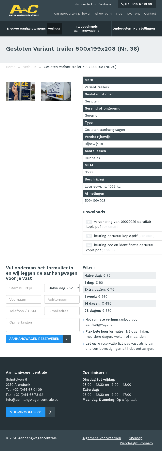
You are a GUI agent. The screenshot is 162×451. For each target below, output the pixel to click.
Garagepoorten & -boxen (72, 13)
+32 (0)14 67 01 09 (27, 389)
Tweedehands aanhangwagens (86, 28)
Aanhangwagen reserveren (34, 339)
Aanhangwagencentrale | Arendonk (24, 10)
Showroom (103, 13)
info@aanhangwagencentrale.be (32, 400)
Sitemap (135, 438)
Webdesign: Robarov (136, 443)
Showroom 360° (25, 412)
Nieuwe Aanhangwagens (26, 28)
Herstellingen (144, 28)
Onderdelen (122, 28)
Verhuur (54, 28)
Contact (150, 13)
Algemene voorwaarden (102, 438)
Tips (119, 13)
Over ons (133, 13)
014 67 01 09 (142, 4)
